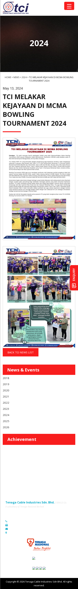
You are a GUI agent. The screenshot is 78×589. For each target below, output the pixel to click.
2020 (6, 390)
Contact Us (44, 475)
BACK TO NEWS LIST (20, 352)
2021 (6, 396)
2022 (6, 402)
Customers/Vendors (49, 470)
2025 (6, 421)
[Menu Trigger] (69, 6)
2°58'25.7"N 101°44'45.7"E (23, 532)
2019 (6, 384)
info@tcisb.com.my (19, 528)
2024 (6, 415)
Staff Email (11, 485)
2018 (6, 378)
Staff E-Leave (45, 480)
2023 (6, 409)
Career (9, 480)
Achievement (21, 439)
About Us (43, 465)
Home (8, 465)
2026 (6, 427)
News (8, 475)
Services (10, 470)
